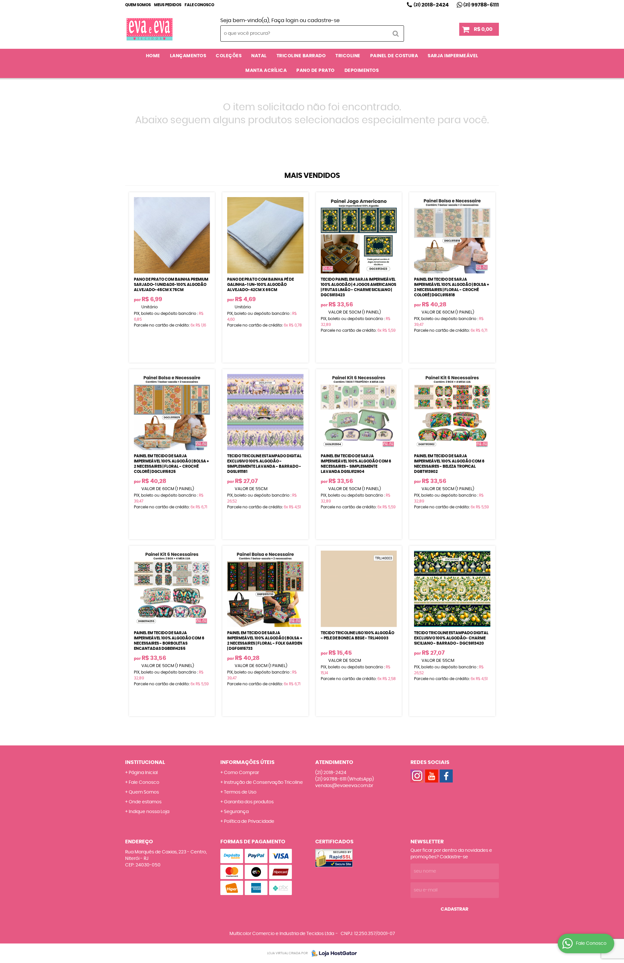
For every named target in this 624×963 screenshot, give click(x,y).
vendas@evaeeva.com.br (344, 785)
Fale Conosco (199, 5)
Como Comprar (241, 772)
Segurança (236, 811)
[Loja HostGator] (332, 953)
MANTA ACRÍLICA (266, 70)
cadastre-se (323, 20)
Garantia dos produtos (249, 802)
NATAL (259, 56)
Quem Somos (138, 5)
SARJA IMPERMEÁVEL (453, 56)
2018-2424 (431, 4)
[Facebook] (446, 775)
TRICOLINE (347, 56)
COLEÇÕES (228, 56)
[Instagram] (416, 775)
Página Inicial (143, 772)
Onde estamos (145, 802)
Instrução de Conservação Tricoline (263, 782)
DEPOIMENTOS (361, 70)
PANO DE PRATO (315, 70)
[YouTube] (431, 775)
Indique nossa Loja (149, 811)
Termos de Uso (240, 792)
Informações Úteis (247, 762)
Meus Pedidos (167, 5)
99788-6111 (481, 4)
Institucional (145, 762)
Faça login (284, 20)
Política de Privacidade (249, 821)
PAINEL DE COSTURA (394, 56)
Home (153, 56)
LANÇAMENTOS (188, 56)
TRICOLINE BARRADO (301, 56)
